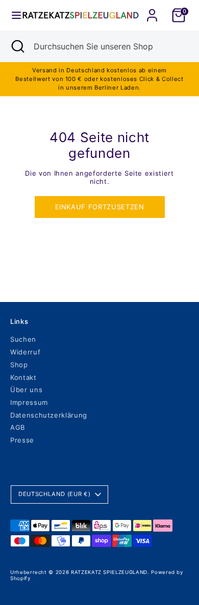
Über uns (26, 390)
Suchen (23, 339)
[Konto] (152, 9)
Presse (22, 440)
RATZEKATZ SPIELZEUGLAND (109, 572)
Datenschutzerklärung (48, 415)
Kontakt (23, 377)
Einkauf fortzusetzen (99, 207)
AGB (17, 427)
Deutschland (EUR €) (54, 494)
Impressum (29, 402)
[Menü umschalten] (11, 15)
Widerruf (25, 352)
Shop (19, 365)
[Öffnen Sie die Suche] (17, 46)
